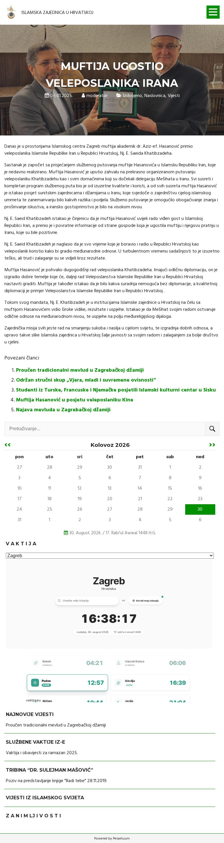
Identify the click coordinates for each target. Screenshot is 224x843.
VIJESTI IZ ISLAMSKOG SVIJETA (45, 797)
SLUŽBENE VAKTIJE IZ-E (35, 742)
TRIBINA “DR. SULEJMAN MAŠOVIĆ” (49, 770)
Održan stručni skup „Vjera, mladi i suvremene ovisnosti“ (86, 380)
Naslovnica (154, 96)
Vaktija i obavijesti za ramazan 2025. (42, 753)
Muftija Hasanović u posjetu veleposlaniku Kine (74, 400)
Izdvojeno (132, 96)
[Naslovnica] (11, 12)
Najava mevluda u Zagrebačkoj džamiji (63, 410)
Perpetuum (121, 839)
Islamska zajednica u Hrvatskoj (57, 13)
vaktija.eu (33, 700)
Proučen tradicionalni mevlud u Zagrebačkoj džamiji (80, 370)
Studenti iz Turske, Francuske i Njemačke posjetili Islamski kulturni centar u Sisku (116, 390)
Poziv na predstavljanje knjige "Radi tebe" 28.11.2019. (56, 781)
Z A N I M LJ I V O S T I (33, 816)
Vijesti (174, 96)
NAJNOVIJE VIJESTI (30, 714)
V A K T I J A (21, 543)
